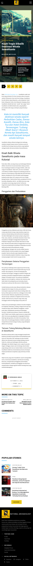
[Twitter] (12, 86)
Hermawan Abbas (16, 377)
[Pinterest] (16, 86)
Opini (14, 476)
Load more (16, 502)
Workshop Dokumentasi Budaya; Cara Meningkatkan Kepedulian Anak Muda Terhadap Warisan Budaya (20, 493)
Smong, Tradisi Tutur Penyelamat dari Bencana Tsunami (20, 469)
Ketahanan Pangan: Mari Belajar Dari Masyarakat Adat (8, 403)
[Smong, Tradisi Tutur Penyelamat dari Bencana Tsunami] (6, 468)
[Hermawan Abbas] (5, 377)
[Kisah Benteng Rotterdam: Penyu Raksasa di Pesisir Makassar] (24, 61)
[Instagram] (14, 559)
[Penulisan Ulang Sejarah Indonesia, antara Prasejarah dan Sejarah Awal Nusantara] (6, 480)
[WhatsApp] (20, 86)
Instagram (18, 559)
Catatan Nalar (7, 40)
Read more (6, 73)
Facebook (8, 559)
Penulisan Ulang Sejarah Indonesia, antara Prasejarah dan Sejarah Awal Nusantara (21, 480)
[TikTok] (24, 559)
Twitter (8, 562)
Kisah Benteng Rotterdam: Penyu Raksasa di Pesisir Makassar (23, 70)
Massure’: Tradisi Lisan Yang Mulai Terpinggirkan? (7, 69)
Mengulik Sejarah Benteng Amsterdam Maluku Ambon (25, 403)
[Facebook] (8, 86)
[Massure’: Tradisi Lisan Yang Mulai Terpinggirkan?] (9, 61)
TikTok (27, 559)
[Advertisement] (16, 435)
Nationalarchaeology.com (11, 94)
